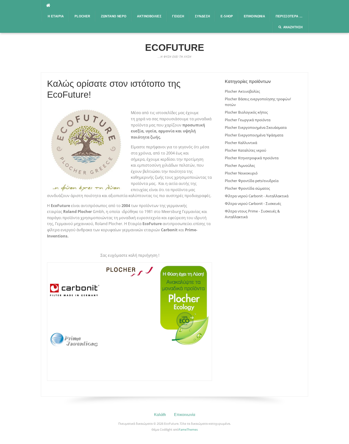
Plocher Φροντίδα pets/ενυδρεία (251, 180)
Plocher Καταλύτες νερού (245, 150)
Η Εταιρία (56, 16)
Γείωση (178, 16)
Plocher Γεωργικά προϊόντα (247, 119)
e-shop (227, 16)
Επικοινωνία (254, 16)
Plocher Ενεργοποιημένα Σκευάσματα (256, 127)
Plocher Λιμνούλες (240, 165)
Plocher (82, 16)
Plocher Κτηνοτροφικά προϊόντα (251, 157)
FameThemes (188, 429)
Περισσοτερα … (289, 16)
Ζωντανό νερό (114, 16)
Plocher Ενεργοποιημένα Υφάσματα (254, 135)
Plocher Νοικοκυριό (241, 173)
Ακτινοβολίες (149, 16)
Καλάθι (160, 415)
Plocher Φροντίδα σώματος (247, 188)
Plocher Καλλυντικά (241, 142)
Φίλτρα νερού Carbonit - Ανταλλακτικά (256, 195)
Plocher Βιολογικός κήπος (246, 112)
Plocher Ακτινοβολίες (242, 91)
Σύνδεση (202, 16)
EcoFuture (174, 47)
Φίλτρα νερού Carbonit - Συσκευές (253, 203)
